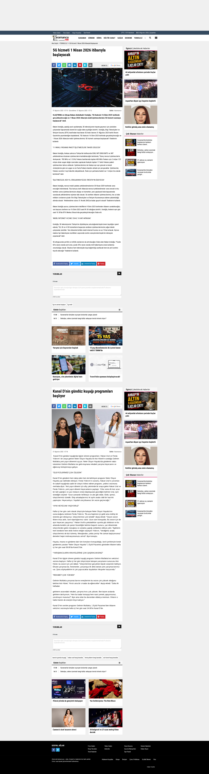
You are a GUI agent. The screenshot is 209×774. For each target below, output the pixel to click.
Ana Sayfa (55, 43)
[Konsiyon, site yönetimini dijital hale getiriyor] (68, 365)
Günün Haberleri (146, 746)
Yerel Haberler (92, 752)
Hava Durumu (128, 746)
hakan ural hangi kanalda (75, 658)
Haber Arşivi (144, 749)
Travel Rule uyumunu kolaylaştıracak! (105, 377)
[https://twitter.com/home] (58, 750)
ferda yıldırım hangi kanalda (93, 658)
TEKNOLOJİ (63, 43)
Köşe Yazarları (92, 749)
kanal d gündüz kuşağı (59, 658)
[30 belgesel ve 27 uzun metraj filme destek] (105, 717)
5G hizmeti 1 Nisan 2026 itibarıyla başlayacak (83, 43)
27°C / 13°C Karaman (127, 33)
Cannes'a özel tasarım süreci (64, 729)
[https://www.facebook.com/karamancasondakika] (53, 750)
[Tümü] (145, 38)
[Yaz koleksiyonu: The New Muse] (105, 689)
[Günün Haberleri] (120, 310)
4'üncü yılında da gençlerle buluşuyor (68, 701)
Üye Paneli (87, 33)
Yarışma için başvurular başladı (65, 348)
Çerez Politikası (134, 759)
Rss (155, 759)
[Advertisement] (104, 15)
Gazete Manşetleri (130, 749)
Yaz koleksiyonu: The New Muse (102, 701)
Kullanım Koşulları (107, 759)
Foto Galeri (91, 746)
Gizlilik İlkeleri (146, 759)
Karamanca (117, 110)
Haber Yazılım (151, 767)
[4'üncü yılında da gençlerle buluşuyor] (68, 689)
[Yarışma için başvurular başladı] (68, 336)
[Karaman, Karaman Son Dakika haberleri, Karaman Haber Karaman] (62, 38)
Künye (118, 759)
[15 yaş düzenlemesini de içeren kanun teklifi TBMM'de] (105, 336)
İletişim (124, 759)
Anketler (107, 749)
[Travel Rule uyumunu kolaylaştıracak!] (105, 365)
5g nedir (69, 304)
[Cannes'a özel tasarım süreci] (68, 717)
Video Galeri (108, 746)
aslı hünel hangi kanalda (110, 658)
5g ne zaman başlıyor (59, 304)
